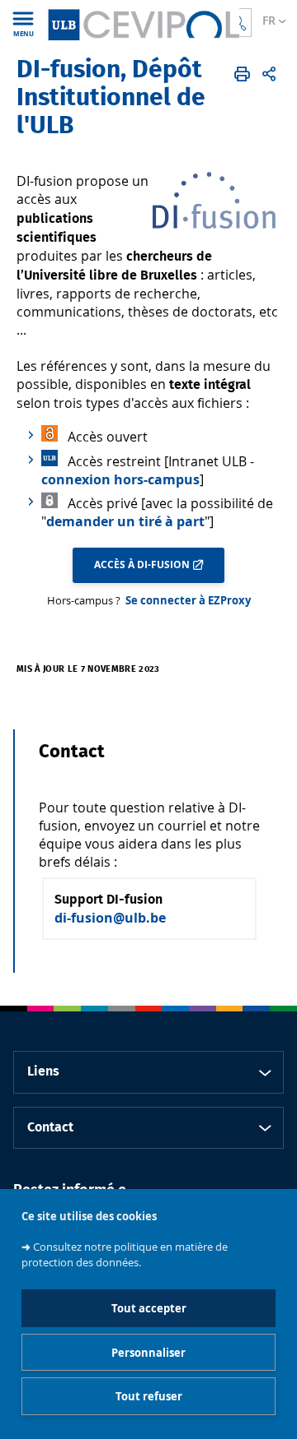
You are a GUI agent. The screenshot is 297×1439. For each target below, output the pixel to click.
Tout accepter (148, 1308)
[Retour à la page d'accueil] (142, 22)
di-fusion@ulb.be (110, 918)
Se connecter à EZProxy (188, 600)
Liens (43, 1071)
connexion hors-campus (120, 479)
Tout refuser (149, 1396)
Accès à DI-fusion (142, 564)
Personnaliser (148, 1352)
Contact (50, 1127)
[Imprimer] (242, 74)
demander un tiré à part (125, 521)
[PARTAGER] (268, 74)
